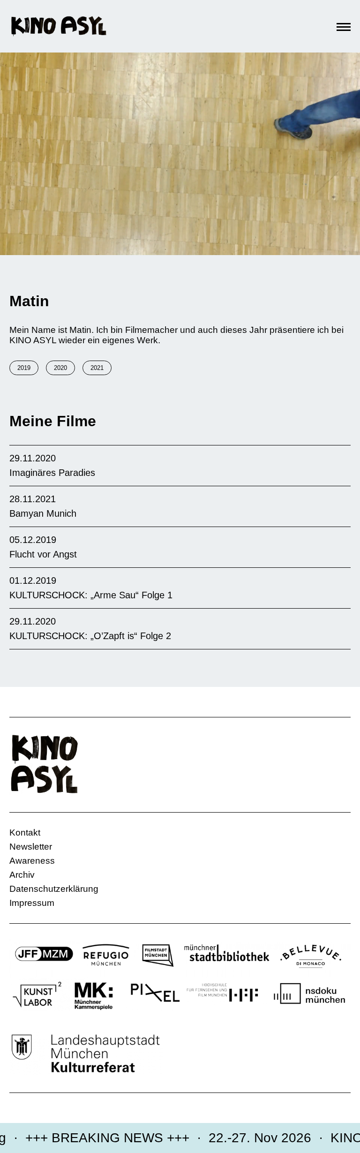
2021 (97, 367)
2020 (60, 367)
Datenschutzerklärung (53, 889)
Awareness (32, 861)
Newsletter (30, 847)
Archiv (22, 875)
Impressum (31, 903)
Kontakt (24, 832)
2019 (23, 367)
